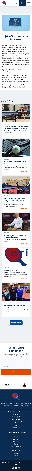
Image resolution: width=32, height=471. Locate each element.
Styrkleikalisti (16, 439)
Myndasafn (16, 450)
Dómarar (16, 444)
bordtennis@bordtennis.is (16, 422)
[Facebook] (16, 468)
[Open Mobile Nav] (29, 3)
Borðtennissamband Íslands (16, 397)
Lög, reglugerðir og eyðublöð (16, 433)
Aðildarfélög (16, 428)
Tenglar (16, 455)
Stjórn (16, 430)
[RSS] (13, 468)
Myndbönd (16, 453)
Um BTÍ (16, 425)
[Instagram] (19, 468)
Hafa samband (16, 446)
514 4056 (17, 419)
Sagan (16, 437)
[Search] (22, 3)
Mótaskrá (16, 442)
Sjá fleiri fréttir (16, 322)
